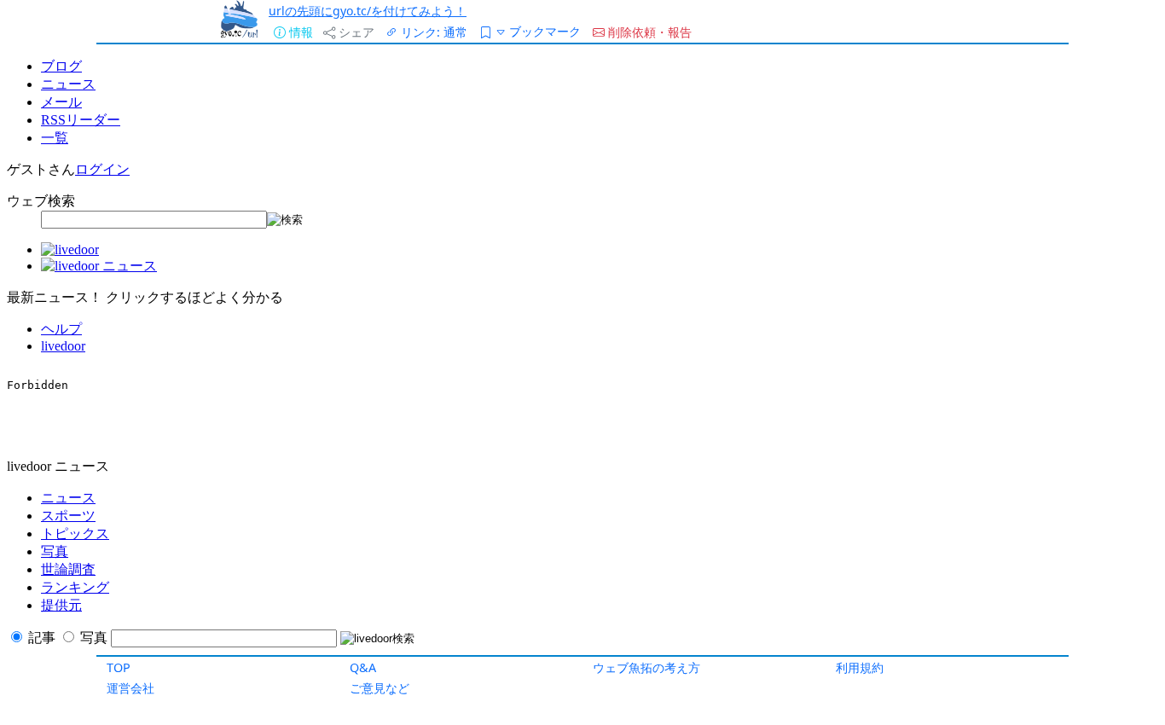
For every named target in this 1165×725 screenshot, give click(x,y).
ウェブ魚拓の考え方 (646, 667)
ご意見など (379, 688)
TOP (118, 667)
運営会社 (130, 688)
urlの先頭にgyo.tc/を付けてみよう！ (368, 11)
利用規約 (860, 667)
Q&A (363, 667)
